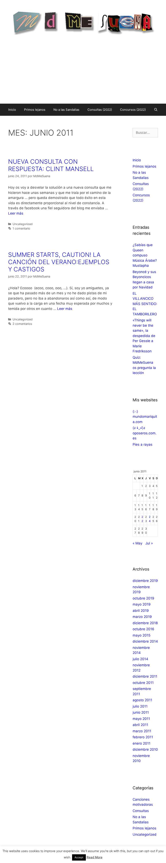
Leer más (15, 213)
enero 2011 (141, 743)
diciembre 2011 (145, 676)
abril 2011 (140, 725)
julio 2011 (140, 706)
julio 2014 (140, 659)
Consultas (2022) (99, 110)
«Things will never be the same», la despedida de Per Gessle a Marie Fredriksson (144, 335)
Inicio (12, 110)
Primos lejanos (34, 110)
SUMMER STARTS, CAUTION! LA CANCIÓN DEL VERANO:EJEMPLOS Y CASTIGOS (58, 262)
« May (137, 543)
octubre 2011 (143, 683)
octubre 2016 (143, 629)
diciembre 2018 (145, 623)
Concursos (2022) (133, 110)
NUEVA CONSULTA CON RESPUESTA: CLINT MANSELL (51, 165)
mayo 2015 (141, 635)
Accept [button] (78, 857)
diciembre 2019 (145, 581)
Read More (94, 857)
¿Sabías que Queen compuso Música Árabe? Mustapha (145, 255)
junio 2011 (141, 712)
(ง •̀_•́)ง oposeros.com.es (144, 433)
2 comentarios (22, 323)
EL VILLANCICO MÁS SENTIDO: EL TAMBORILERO (145, 303)
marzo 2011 (142, 731)
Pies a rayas (142, 444)
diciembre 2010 (145, 749)
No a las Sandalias (66, 110)
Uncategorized (23, 224)
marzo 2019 (142, 617)
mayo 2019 (142, 604)
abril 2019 (141, 611)
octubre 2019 (143, 598)
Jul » (149, 543)
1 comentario (21, 228)
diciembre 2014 (145, 641)
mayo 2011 (141, 719)
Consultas (141, 811)
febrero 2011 (143, 737)
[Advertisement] (83, 73)
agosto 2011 (142, 700)
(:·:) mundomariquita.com (145, 416)
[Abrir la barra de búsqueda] (156, 110)
